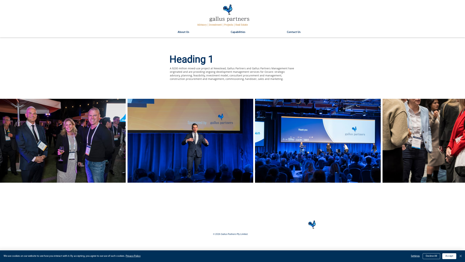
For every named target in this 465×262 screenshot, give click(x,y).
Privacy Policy (133, 256)
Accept (449, 256)
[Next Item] (459, 140)
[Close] (460, 256)
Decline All (431, 256)
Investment (215, 25)
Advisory (202, 25)
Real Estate (241, 25)
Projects (228, 25)
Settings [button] (415, 256)
